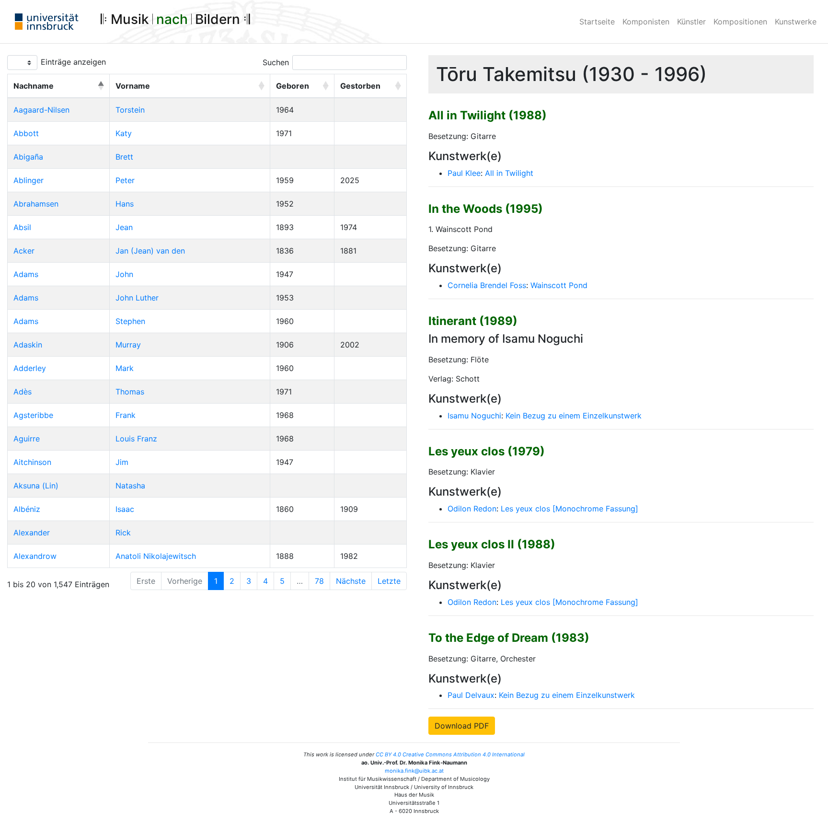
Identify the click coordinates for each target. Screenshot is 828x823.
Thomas (129, 391)
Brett (124, 157)
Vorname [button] (132, 86)
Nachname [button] (33, 86)
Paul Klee (464, 173)
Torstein (130, 110)
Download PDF (462, 725)
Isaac (124, 509)
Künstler (691, 21)
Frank (125, 415)
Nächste (351, 581)
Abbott (26, 133)
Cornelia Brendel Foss (487, 285)
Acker (23, 250)
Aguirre (26, 438)
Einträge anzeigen (73, 62)
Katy (123, 133)
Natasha (130, 485)
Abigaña (28, 157)
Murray (128, 344)
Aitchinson (32, 462)
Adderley (29, 368)
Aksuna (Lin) (35, 485)
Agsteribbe (33, 415)
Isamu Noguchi (474, 415)
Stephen (130, 321)
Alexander (31, 532)
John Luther (137, 297)
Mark (124, 368)
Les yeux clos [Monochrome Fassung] (569, 508)
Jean (124, 227)
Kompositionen (740, 21)
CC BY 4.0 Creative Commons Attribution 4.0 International (450, 754)
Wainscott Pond (558, 285)
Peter (125, 180)
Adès (22, 391)
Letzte (389, 581)
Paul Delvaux (471, 695)
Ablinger (28, 180)
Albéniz (26, 509)
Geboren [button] (292, 86)
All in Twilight (509, 173)
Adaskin (27, 344)
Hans (124, 204)
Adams (25, 274)
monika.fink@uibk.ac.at (414, 770)
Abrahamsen (35, 204)
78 (319, 581)
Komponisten (645, 21)
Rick (123, 532)
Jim (121, 462)
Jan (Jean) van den (150, 250)
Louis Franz (136, 438)
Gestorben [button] (360, 86)
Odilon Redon (472, 508)
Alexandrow (35, 556)
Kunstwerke (795, 21)
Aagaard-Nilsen (41, 110)
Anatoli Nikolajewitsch (155, 556)
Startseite (597, 21)
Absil (22, 227)
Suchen (276, 62)
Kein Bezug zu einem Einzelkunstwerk (574, 415)
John (124, 274)
